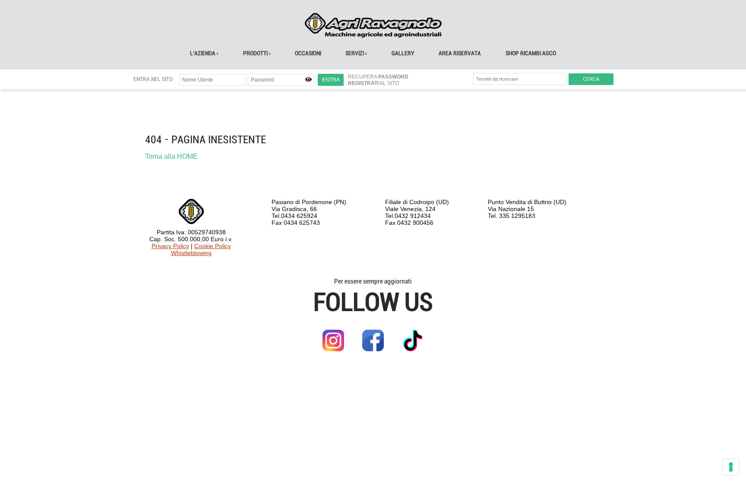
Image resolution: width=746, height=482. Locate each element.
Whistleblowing (191, 252)
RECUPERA (378, 76)
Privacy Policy (170, 246)
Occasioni (308, 53)
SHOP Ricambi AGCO (531, 53)
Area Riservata (460, 53)
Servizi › (356, 53)
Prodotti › (257, 53)
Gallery (403, 53)
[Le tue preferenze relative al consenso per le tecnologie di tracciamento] (731, 467)
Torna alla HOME (171, 156)
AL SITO (373, 83)
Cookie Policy (212, 246)
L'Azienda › (204, 53)
